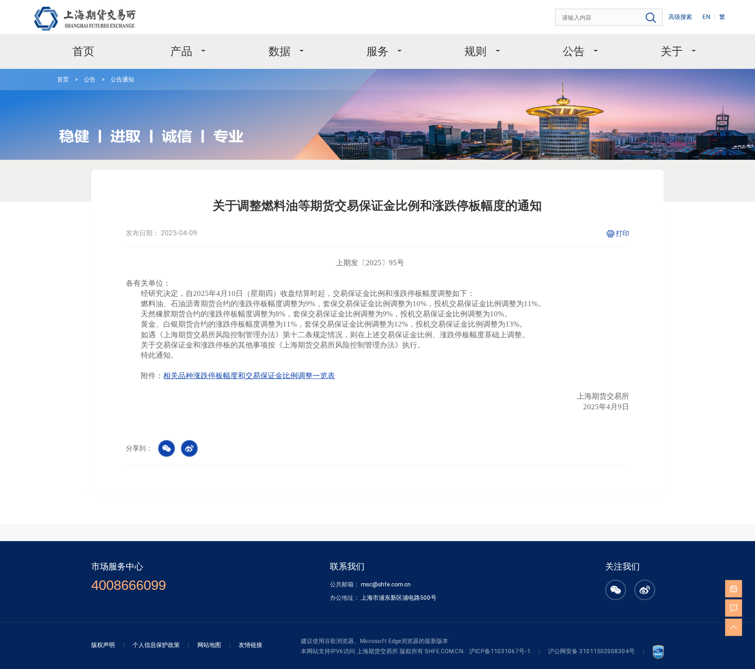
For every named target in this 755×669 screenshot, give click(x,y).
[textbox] (609, 17)
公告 (574, 51)
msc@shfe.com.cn (386, 584)
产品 (181, 51)
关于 (672, 51)
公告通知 (122, 79)
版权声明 (103, 645)
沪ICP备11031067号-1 (499, 651)
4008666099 (128, 585)
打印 (622, 233)
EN (706, 16)
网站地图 (209, 645)
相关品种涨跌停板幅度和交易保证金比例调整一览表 (249, 375)
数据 (280, 51)
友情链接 (250, 645)
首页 (83, 51)
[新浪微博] (644, 595)
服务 (377, 51)
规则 (475, 51)
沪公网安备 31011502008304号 (591, 651)
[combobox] (609, 17)
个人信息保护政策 (156, 645)
